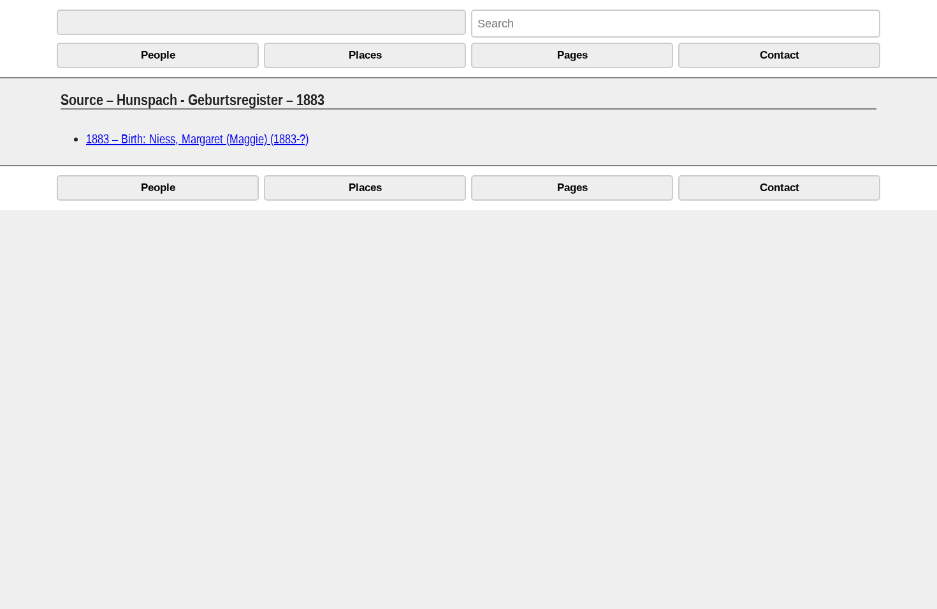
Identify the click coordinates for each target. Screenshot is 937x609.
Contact (779, 55)
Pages (572, 55)
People (158, 55)
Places (365, 55)
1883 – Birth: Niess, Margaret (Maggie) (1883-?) (197, 138)
